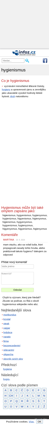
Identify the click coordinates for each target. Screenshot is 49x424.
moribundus (9, 314)
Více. (31, 421)
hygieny (6, 89)
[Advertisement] (24, 24)
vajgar (6, 328)
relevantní (8, 350)
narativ (7, 336)
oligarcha (8, 354)
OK (39, 421)
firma (6, 341)
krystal (6, 319)
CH (11, 395)
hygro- (6, 379)
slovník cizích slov (13, 359)
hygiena (7, 369)
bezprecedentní (11, 345)
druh (12, 96)
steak (6, 323)
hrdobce (7, 332)
